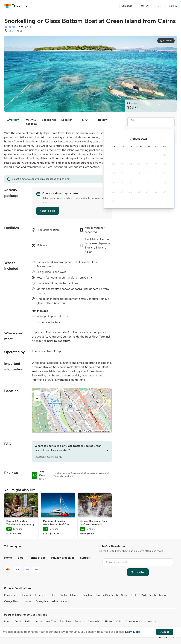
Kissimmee (10, 595)
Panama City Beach (107, 595)
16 (113, 182)
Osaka (63, 595)
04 (130, 164)
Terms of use (37, 557)
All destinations (60, 601)
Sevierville (40, 595)
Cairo (119, 621)
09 (113, 173)
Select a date (47, 210)
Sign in (173, 5)
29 (164, 191)
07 (155, 164)
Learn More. (133, 631)
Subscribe (137, 572)
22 (164, 182)
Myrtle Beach (148, 595)
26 (139, 191)
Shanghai (26, 595)
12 (139, 173)
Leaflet (76, 430)
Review (102, 119)
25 (130, 191)
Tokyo (52, 595)
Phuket (109, 621)
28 (155, 191)
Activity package (31, 121)
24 (122, 191)
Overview (13, 119)
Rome (7, 621)
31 (122, 201)
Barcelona (65, 621)
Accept (164, 631)
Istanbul (74, 595)
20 (147, 182)
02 (113, 164)
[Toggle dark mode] (159, 6)
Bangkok (87, 595)
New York (50, 621)
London (28, 601)
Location (66, 119)
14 (156, 173)
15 (164, 173)
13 (147, 173)
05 (139, 164)
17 (122, 182)
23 (113, 191)
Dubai (17, 621)
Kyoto (134, 595)
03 (122, 164)
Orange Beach (12, 601)
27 (147, 191)
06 (147, 164)
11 (130, 173)
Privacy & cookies (62, 557)
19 (139, 182)
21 (156, 182)
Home (8, 557)
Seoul (124, 595)
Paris (27, 621)
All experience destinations (141, 621)
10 (122, 173)
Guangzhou (42, 601)
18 (130, 182)
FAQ (85, 119)
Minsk (162, 595)
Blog (20, 557)
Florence (79, 621)
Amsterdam (94, 621)
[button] (70, 407)
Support (85, 557)
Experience (49, 119)
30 (113, 201)
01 (164, 155)
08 (164, 164)
